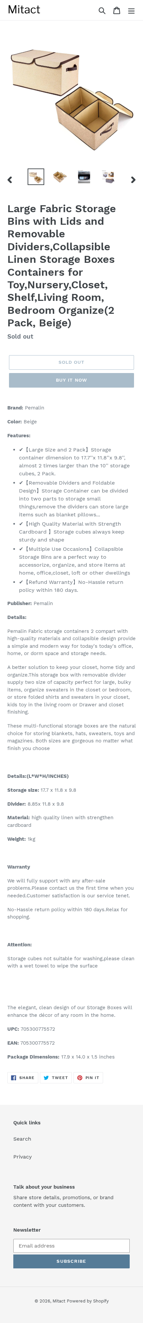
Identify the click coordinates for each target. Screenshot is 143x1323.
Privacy (22, 1157)
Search (22, 1139)
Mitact (59, 1301)
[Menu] (131, 10)
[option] (36, 177)
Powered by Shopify (88, 1301)
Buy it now (71, 380)
